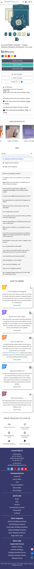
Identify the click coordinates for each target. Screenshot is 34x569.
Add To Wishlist (17, 74)
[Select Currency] (23, 2)
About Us (17, 504)
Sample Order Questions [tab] (11, 163)
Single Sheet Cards (17, 535)
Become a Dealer (17, 547)
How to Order (17, 479)
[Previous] (3, 134)
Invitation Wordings (17, 549)
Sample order (17, 61)
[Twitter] (11, 469)
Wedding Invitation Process (17, 552)
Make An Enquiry (17, 78)
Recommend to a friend (17, 507)
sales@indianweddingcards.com (11, 352)
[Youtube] (25, 469)
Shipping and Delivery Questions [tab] (13, 159)
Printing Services (17, 558)
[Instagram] (22, 469)
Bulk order (17, 65)
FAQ (17, 482)
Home (17, 499)
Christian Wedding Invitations (17, 521)
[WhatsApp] (20, 81)
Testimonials (17, 510)
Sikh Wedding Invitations (17, 524)
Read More (17, 305)
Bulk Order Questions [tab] (10, 167)
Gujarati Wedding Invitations (17, 530)
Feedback (17, 513)
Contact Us (17, 476)
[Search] (31, 2)
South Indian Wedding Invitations (17, 527)
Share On (15, 81)
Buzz (17, 502)
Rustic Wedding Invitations (17, 533)
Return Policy (17, 488)
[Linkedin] (18, 469)
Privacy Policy (17, 490)
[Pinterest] (15, 469)
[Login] (29, 2)
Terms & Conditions (17, 485)
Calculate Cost (17, 69)
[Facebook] (8, 469)
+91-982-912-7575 (17, 460)
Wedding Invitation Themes (17, 555)
